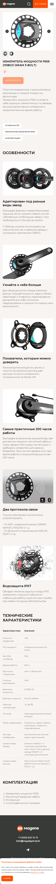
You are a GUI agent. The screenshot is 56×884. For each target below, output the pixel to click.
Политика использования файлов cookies (21, 862)
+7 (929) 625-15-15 (28, 837)
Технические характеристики (20, 132)
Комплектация (12, 138)
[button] (52, 4)
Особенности (12, 125)
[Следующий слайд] (49, 31)
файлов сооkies (37, 872)
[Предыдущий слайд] (7, 31)
